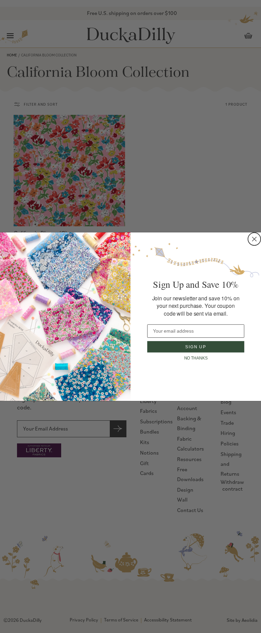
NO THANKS (196, 358)
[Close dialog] (254, 239)
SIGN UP (195, 346)
